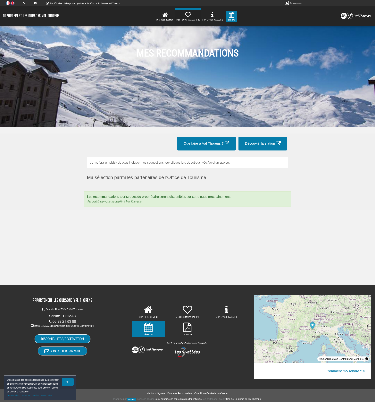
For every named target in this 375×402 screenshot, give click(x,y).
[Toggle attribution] (366, 358)
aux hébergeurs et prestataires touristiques (179, 399)
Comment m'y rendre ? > (346, 371)
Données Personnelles (179, 393)
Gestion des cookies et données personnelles (29, 395)
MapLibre (359, 358)
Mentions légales (156, 393)
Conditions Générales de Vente (211, 393)
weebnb (131, 399)
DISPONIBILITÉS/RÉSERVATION (62, 339)
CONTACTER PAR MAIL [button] (65, 351)
